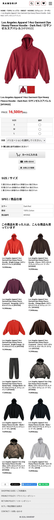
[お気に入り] (43, 3)
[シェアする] (5, 484)
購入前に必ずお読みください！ (16, 147)
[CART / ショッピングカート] (37, 3)
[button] (31, 3)
